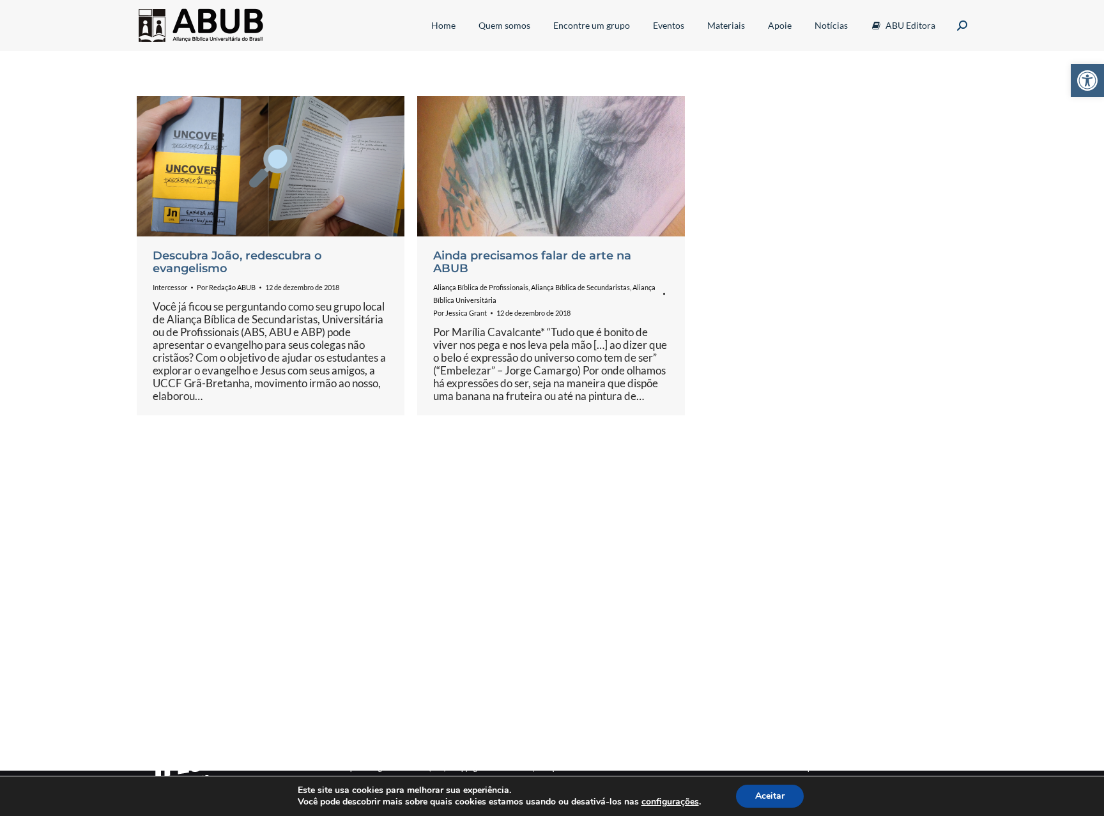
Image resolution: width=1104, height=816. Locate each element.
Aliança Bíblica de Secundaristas (580, 287)
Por (226, 287)
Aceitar (770, 796)
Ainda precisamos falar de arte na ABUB (532, 262)
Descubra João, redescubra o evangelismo (237, 262)
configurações (670, 802)
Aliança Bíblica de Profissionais (480, 287)
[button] (1087, 80)
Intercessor (170, 287)
